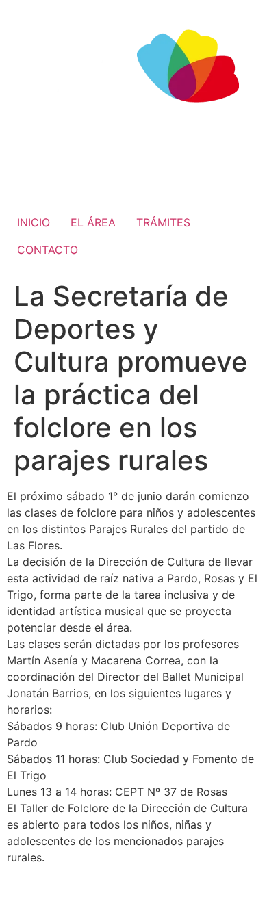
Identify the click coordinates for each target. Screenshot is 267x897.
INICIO (33, 222)
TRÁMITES (163, 222)
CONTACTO (47, 250)
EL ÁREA (93, 222)
